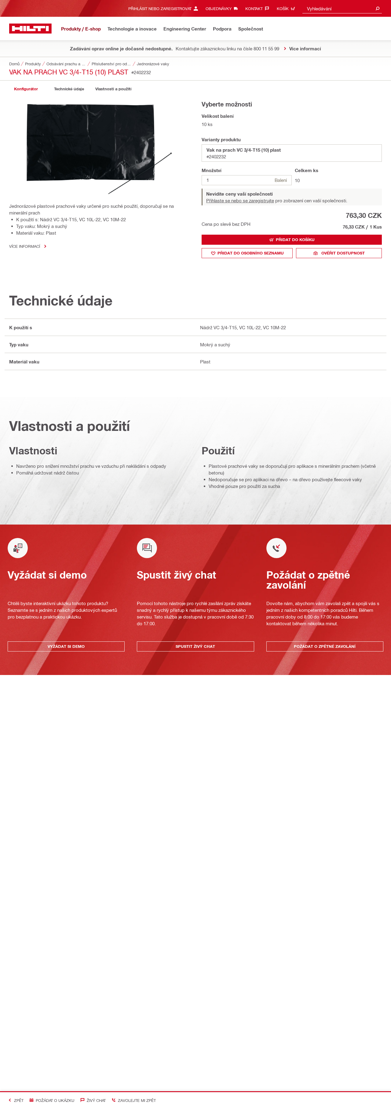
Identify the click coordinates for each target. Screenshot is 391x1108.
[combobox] (342, 8)
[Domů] (30, 28)
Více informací (24, 246)
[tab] (26, 89)
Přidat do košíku (295, 239)
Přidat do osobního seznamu (250, 253)
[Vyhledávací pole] (377, 8)
